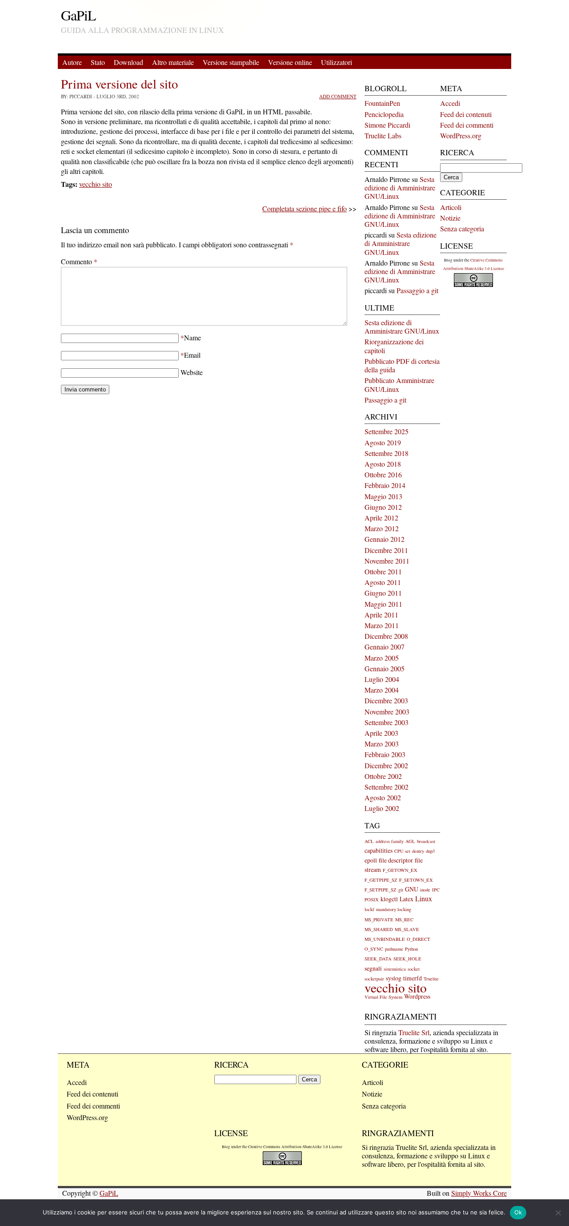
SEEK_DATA (378, 959)
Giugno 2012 (383, 507)
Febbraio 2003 (385, 754)
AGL (410, 841)
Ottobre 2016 (383, 474)
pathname (394, 949)
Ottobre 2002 (383, 776)
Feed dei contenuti (466, 114)
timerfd (412, 978)
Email (192, 354)
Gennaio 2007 (385, 646)
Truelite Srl (413, 1032)
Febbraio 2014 (385, 485)
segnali (373, 968)
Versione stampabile (231, 62)
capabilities (379, 850)
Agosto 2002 (383, 797)
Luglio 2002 (382, 808)
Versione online (290, 62)
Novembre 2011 (387, 560)
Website (191, 372)
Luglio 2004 (382, 679)
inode (425, 890)
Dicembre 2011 (386, 550)
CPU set (402, 851)
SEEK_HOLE (407, 959)
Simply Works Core (479, 1193)
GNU (411, 889)
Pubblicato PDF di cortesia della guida (402, 365)
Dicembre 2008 (386, 636)
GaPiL (78, 14)
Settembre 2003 (387, 722)
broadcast (426, 841)
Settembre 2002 (387, 786)
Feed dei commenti (466, 124)
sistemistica (395, 969)
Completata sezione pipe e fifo (304, 208)
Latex (406, 899)
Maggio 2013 (383, 496)
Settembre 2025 (387, 431)
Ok (518, 1212)
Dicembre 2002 (386, 765)
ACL (369, 841)
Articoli (450, 207)
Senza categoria (462, 228)
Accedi (450, 103)
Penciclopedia (384, 114)
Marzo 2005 (382, 657)
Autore (72, 62)
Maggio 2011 (383, 604)
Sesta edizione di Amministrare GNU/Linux (400, 187)
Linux (423, 898)
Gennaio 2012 (385, 539)
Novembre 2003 (387, 711)
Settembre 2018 (387, 453)
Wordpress (417, 996)
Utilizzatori (336, 62)
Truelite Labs (383, 135)
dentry (418, 851)
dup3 (430, 851)
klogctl (389, 899)
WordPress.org (460, 135)
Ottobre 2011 (383, 571)
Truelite (431, 979)
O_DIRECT (418, 939)
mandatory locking (393, 909)
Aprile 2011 (381, 614)
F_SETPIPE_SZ (381, 890)
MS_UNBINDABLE (385, 939)
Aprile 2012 (381, 517)
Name (192, 337)
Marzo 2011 (382, 625)
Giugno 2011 (383, 592)
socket (414, 969)
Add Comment (338, 96)
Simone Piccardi (387, 124)
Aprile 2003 (381, 733)
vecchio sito (95, 184)
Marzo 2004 (382, 689)
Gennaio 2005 (385, 668)
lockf (369, 909)
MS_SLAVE (407, 929)
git (400, 890)
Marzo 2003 (382, 743)
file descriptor (396, 860)
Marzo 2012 (382, 528)
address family (390, 841)
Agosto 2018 (383, 463)
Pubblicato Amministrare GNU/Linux (399, 384)
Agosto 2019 (383, 442)
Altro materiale (173, 62)
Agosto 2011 (383, 582)
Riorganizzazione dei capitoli (394, 346)
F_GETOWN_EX (400, 870)
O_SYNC (374, 949)
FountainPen (382, 103)
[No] (557, 1212)
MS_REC (404, 919)
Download (128, 62)
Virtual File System (383, 997)
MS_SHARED (379, 929)
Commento (79, 261)
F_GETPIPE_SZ (381, 880)
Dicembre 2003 (386, 700)
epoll (371, 860)
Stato (98, 62)
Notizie (450, 217)
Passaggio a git (417, 290)
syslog (393, 978)
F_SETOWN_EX (416, 880)
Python (411, 949)
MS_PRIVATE (379, 919)
